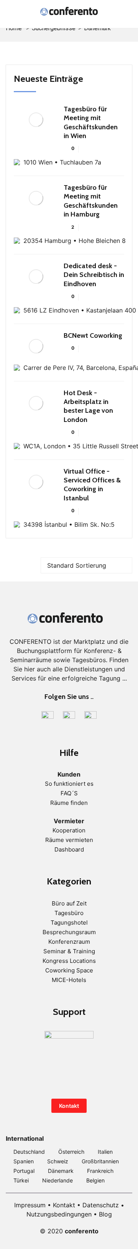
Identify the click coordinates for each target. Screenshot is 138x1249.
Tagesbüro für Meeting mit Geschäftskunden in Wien (91, 122)
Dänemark (61, 1171)
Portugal (23, 1171)
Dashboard (69, 849)
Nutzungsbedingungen (59, 1214)
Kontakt (69, 1105)
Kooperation (69, 830)
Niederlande (57, 1180)
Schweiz (57, 1161)
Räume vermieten (69, 840)
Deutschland (29, 1151)
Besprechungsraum (69, 932)
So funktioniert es (69, 783)
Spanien (23, 1161)
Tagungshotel (69, 922)
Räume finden (69, 802)
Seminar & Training (69, 951)
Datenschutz (100, 1205)
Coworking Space (69, 970)
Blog (105, 1214)
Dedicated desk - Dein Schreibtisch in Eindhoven (94, 275)
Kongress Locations (69, 960)
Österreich (71, 1151)
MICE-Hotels (69, 980)
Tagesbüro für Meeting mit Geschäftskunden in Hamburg (91, 200)
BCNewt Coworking (93, 335)
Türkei (21, 1180)
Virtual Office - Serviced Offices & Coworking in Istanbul (92, 484)
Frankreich (100, 1171)
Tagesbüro (69, 913)
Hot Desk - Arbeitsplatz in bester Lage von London (88, 406)
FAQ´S (69, 793)
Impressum (30, 1205)
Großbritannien (100, 1161)
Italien (105, 1151)
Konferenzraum (69, 941)
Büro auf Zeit (69, 903)
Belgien (95, 1180)
